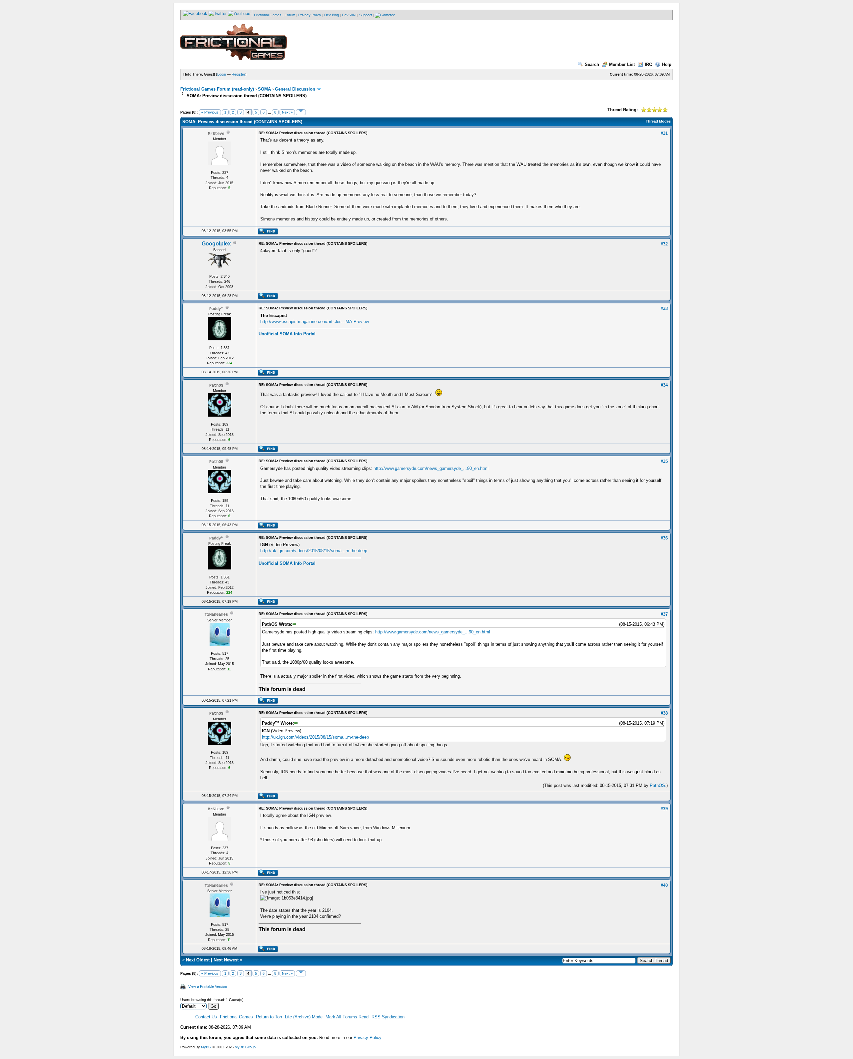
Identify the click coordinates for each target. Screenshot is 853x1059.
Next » (287, 112)
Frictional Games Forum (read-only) (217, 89)
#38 (664, 713)
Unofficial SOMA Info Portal (287, 333)
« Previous (210, 112)
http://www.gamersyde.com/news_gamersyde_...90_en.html (431, 468)
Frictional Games (268, 15)
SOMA (264, 89)
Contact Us (206, 1016)
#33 (664, 308)
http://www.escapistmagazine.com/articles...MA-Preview (314, 321)
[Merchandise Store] (385, 15)
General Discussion (295, 89)
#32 (664, 243)
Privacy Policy (309, 15)
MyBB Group (245, 1047)
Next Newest (226, 959)
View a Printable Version (207, 986)
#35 (664, 461)
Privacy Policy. (368, 1037)
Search (592, 64)
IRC (648, 64)
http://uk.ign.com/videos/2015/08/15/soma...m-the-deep (313, 550)
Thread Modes (658, 121)
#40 (664, 885)
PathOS (657, 785)
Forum (290, 15)
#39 (664, 808)
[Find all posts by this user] (268, 233)
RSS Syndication (388, 1016)
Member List (622, 64)
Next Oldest (198, 959)
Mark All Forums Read (347, 1016)
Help (666, 64)
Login (221, 74)
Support (365, 15)
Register (238, 74)
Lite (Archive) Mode (304, 1016)
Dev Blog (331, 15)
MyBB (206, 1047)
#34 (664, 385)
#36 (664, 537)
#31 (664, 133)
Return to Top (269, 1016)
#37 (664, 614)
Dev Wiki (349, 15)
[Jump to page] (301, 112)
